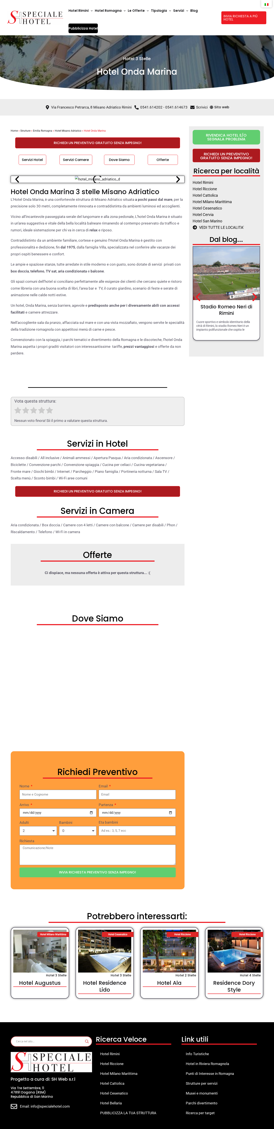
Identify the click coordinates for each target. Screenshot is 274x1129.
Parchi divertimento (201, 1103)
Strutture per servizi (201, 1083)
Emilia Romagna (42, 130)
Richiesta (26, 841)
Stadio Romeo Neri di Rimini (226, 310)
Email (104, 786)
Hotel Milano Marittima (118, 1073)
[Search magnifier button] (87, 1041)
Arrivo (24, 805)
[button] (91, 10)
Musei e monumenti (202, 1093)
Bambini (65, 822)
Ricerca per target (200, 1113)
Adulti (24, 822)
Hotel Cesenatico (114, 1093)
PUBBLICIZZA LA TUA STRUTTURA (128, 1113)
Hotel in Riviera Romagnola (207, 1064)
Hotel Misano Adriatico (68, 130)
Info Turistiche (197, 1054)
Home (14, 130)
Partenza (106, 805)
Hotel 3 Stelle (137, 59)
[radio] (17, 411)
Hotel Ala (169, 983)
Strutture (25, 130)
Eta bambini (108, 822)
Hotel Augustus (40, 983)
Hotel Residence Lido (104, 986)
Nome (24, 786)
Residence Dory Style (234, 986)
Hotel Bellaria (111, 1103)
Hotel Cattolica (112, 1083)
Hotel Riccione (112, 1064)
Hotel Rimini (110, 1054)
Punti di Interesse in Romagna (210, 1073)
